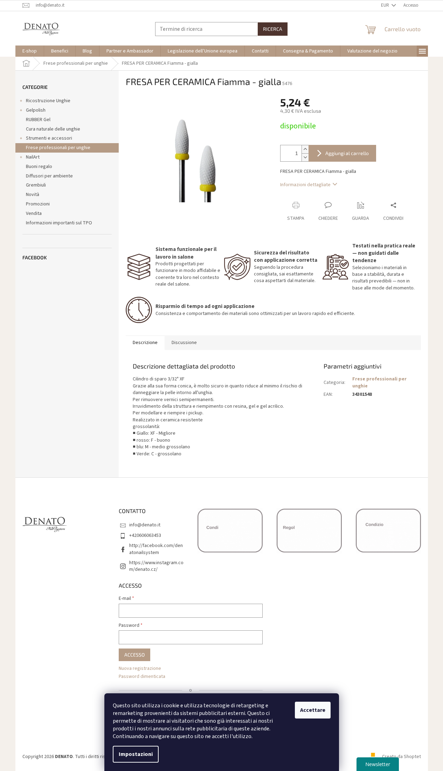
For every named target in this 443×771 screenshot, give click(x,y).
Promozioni (38, 204)
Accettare (312, 710)
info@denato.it (144, 524)
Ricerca (272, 29)
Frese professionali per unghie (58, 147)
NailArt (33, 157)
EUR (385, 5)
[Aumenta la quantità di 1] (305, 149)
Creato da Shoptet (401, 756)
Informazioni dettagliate (305, 184)
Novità (32, 194)
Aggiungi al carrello (347, 153)
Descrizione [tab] (145, 342)
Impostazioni (136, 754)
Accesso (134, 655)
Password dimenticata (142, 676)
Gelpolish (36, 110)
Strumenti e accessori (49, 138)
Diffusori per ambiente (49, 176)
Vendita (34, 213)
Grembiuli (36, 185)
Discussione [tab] (184, 342)
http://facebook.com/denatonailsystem (156, 549)
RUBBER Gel (38, 119)
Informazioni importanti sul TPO (59, 222)
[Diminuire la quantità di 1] (305, 157)
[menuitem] (29, 51)
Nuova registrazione (140, 668)
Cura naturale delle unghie (53, 129)
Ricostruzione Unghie (48, 100)
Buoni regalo (39, 166)
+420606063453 (145, 535)
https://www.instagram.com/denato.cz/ (156, 566)
